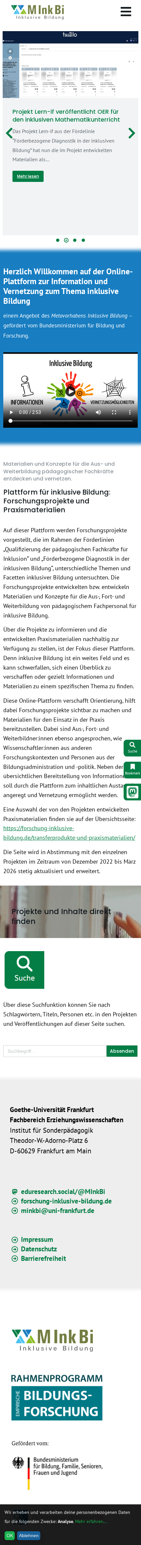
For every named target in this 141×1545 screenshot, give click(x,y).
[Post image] (70, 64)
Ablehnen (29, 1535)
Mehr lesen (28, 176)
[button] (57, 240)
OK (10, 1535)
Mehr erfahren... (91, 1521)
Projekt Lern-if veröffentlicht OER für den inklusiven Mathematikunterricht (66, 115)
